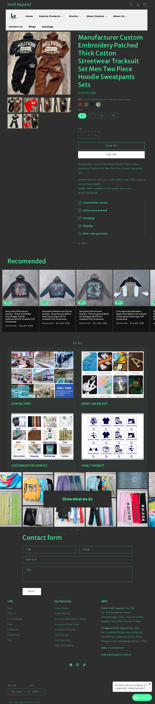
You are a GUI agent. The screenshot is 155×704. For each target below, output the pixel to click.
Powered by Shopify (33, 702)
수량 (80, 129)
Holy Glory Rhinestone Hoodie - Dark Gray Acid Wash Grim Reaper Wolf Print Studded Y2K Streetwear (94, 315)
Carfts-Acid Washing (63, 645)
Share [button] (84, 243)
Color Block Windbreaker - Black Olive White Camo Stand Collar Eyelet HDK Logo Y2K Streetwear (131, 315)
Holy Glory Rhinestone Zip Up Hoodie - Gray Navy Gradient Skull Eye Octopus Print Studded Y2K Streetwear (57, 315)
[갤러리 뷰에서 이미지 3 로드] (47, 105)
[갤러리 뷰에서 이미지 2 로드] (31, 105)
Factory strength (15, 619)
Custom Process (61, 608)
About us (12, 613)
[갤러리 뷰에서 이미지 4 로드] (63, 105)
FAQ (10, 640)
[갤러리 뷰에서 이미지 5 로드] (15, 121)
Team (10, 624)
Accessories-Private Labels (66, 624)
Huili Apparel (19, 702)
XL (102, 116)
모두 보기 (77, 343)
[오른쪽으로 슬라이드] (84, 337)
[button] (131, 4)
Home (10, 608)
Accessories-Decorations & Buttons (70, 619)
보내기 (31, 591)
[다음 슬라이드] (84, 530)
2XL (113, 116)
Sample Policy (14, 635)
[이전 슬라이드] (71, 530)
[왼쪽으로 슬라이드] (71, 337)
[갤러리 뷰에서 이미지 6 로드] (31, 121)
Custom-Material (62, 613)
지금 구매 (111, 155)
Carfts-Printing (61, 635)
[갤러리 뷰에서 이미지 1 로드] (15, 105)
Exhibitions (13, 630)
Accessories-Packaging (64, 630)
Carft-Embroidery (62, 640)
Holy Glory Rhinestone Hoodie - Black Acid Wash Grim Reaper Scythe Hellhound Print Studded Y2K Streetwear (20, 316)
